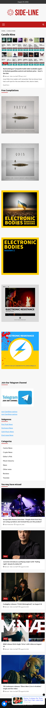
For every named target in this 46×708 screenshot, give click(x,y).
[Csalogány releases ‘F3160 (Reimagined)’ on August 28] (23, 587)
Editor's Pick (7, 456)
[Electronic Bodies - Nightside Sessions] (20, 209)
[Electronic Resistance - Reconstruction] (20, 303)
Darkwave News (7, 428)
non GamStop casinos (9, 412)
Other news (7, 469)
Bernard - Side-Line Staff (11, 76)
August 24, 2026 (20, 524)
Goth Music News (7, 432)
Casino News (7, 448)
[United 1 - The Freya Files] (20, 114)
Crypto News (7, 452)
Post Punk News (7, 424)
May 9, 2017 (23, 76)
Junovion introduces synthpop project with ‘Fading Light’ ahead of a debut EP (21, 563)
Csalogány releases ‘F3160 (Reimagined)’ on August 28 (22, 604)
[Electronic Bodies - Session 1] (20, 256)
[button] (3, 24)
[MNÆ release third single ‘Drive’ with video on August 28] (23, 627)
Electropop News (7, 435)
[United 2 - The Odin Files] (20, 162)
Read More (6, 85)
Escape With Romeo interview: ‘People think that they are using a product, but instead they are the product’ (22, 520)
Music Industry (8, 461)
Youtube (6, 478)
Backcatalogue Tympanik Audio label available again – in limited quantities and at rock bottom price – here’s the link (23, 71)
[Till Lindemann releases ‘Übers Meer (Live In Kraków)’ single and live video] (23, 669)
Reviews (6, 473)
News (5, 63)
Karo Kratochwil (9, 524)
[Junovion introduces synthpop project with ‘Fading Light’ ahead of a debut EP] (23, 544)
